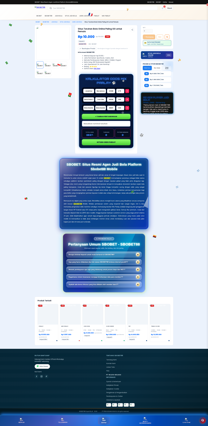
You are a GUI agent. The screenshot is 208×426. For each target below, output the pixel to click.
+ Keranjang (149, 37)
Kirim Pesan (44, 366)
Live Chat (186, 422)
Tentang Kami (111, 360)
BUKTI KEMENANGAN (145, 422)
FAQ (107, 371)
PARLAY (96, 16)
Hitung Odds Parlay (106, 142)
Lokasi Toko (110, 367)
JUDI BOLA (58, 16)
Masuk (171, 2)
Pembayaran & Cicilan (114, 396)
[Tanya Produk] (167, 37)
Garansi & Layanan (113, 400)
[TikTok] (46, 376)
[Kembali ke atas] (203, 415)
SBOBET (158, 2)
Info (168, 55)
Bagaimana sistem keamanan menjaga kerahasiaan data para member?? (96, 277)
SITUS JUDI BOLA (71, 16)
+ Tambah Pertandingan (106, 116)
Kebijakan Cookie (112, 389)
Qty (144, 27)
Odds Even (147, 68)
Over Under (157, 68)
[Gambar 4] (63, 64)
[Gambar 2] (47, 64)
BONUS (21, 422)
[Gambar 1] (40, 64)
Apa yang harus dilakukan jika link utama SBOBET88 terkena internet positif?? (98, 262)
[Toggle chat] (202, 420)
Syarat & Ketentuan (113, 382)
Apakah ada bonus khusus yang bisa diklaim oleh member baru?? (93, 284)
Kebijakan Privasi (112, 385)
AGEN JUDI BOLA (85, 16)
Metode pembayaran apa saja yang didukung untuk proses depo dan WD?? (97, 269)
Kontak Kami (110, 363)
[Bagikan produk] (132, 30)
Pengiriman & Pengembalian (116, 393)
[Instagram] (41, 376)
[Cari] (51, 8)
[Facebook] (36, 376)
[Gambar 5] (40, 72)
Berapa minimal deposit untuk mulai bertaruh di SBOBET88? (92, 254)
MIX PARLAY (106, 16)
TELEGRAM (62, 422)
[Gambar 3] (55, 64)
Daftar (165, 2)
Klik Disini (97, 69)
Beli (159, 37)
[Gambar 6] (47, 72)
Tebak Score (167, 68)
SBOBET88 (150, 2)
